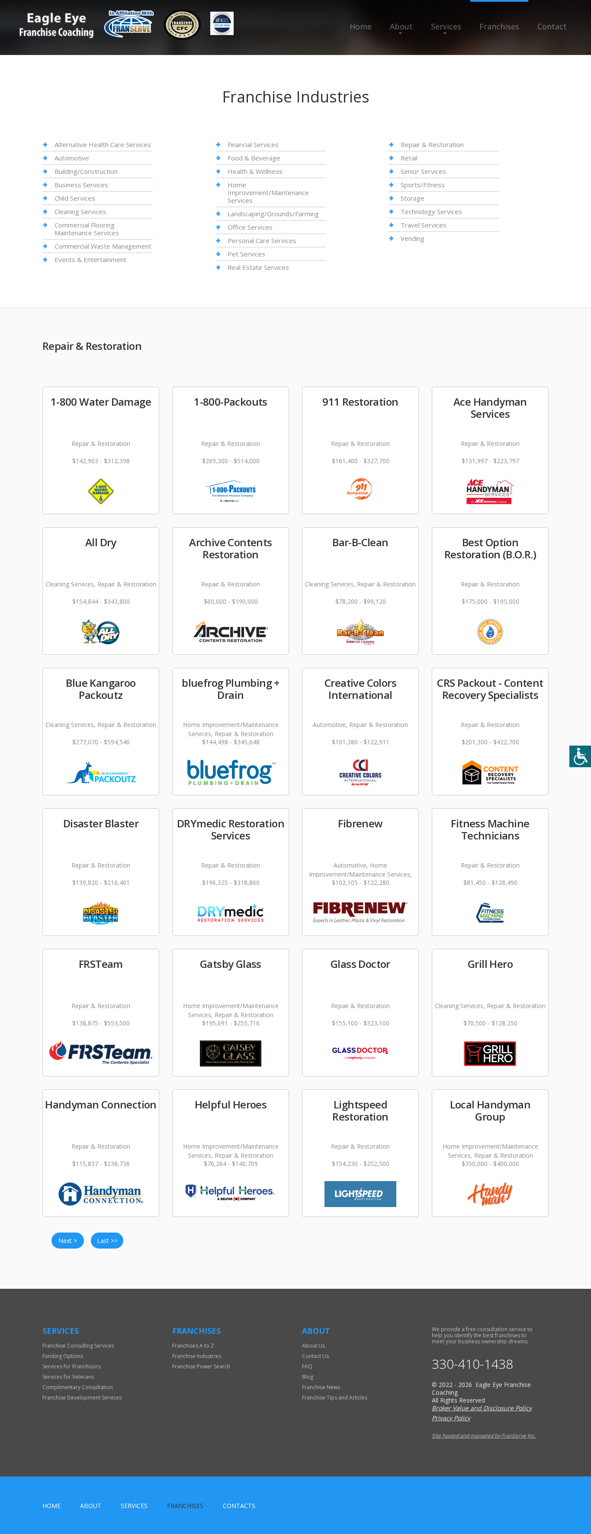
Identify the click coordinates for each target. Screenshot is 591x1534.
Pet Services (246, 254)
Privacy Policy (451, 1418)
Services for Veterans (68, 1376)
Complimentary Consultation (77, 1387)
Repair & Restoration (432, 145)
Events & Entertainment (90, 259)
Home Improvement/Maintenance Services (268, 192)
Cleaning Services (80, 211)
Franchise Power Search (201, 1366)
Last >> (107, 1240)
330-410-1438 (472, 1364)
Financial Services (253, 145)
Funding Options (62, 1356)
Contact (552, 26)
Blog (307, 1376)
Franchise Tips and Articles (334, 1397)
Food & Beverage (254, 158)
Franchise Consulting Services (78, 1345)
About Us (313, 1345)
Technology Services (431, 211)
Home (361, 26)
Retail (409, 158)
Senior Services (423, 171)
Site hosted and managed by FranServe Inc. (484, 1435)
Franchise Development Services (82, 1397)
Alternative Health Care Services (103, 145)
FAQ (307, 1366)
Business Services (81, 184)
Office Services (250, 227)
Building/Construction (86, 171)
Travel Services (423, 225)
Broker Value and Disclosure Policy (482, 1408)
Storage (412, 198)
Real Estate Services (258, 267)
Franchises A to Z (193, 1345)
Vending (412, 238)
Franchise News (321, 1387)
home (51, 1506)
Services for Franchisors (71, 1366)
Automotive (72, 158)
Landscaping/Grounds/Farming (273, 213)
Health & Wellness (255, 171)
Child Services (75, 198)
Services (446, 26)
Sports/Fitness (423, 184)
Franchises (499, 26)
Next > (67, 1240)
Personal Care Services (262, 240)
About (401, 26)
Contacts (239, 1506)
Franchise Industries (196, 1356)
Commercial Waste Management (103, 246)
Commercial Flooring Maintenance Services (87, 229)
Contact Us (315, 1356)
